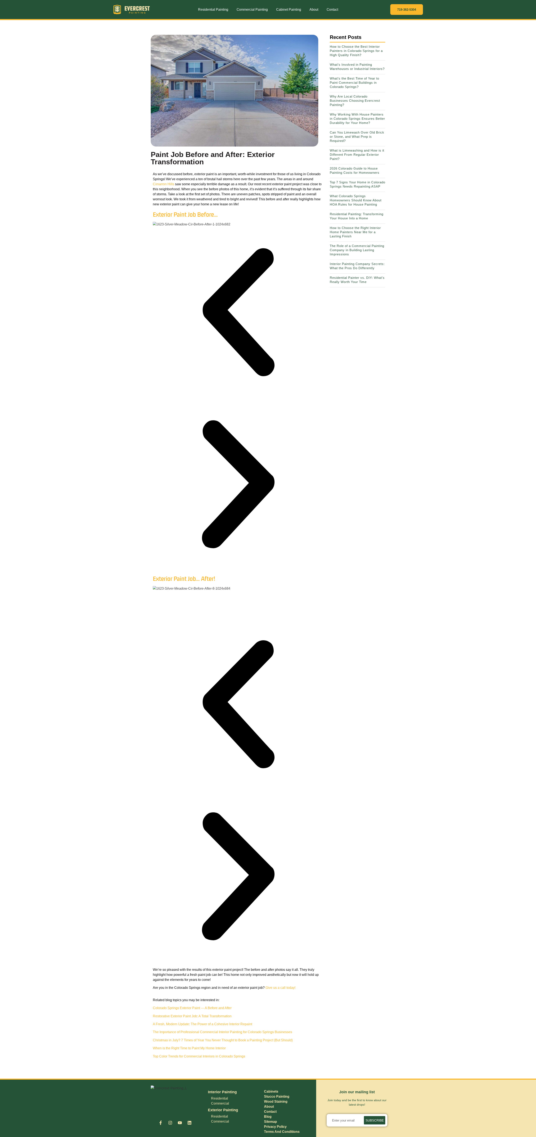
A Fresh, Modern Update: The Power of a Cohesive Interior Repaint (202, 1024)
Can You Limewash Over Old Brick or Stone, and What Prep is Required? (357, 137)
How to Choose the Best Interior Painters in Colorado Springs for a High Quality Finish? (356, 51)
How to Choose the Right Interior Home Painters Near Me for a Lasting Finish (355, 232)
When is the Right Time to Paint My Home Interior (189, 1048)
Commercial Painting (252, 9)
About (313, 9)
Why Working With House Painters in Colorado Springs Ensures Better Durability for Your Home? (357, 119)
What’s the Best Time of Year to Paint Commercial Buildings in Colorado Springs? (354, 83)
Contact (332, 9)
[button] (238, 313)
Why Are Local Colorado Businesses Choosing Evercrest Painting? (355, 101)
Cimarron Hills (163, 184)
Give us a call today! (280, 987)
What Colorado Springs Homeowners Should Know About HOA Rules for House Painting (355, 200)
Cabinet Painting (288, 9)
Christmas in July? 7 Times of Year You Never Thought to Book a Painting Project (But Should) (223, 1040)
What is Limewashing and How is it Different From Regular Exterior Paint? (357, 155)
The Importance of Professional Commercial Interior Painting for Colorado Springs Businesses (222, 1032)
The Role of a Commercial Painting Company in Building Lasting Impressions (357, 250)
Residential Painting (213, 9)
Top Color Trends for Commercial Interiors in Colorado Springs (199, 1056)
